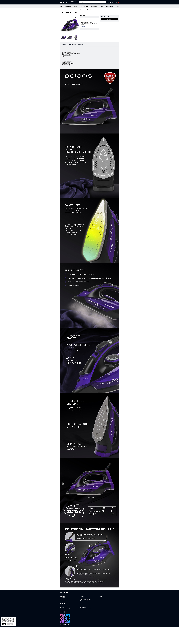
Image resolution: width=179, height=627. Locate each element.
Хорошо (4, 624)
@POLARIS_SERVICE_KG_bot (65, 624)
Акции (101, 596)
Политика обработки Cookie (84, 600)
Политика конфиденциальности (85, 599)
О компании (82, 596)
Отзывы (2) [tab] (80, 44)
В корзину (109, 19)
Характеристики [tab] (72, 44)
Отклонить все (10, 624)
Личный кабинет (108, 2)
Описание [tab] (64, 44)
